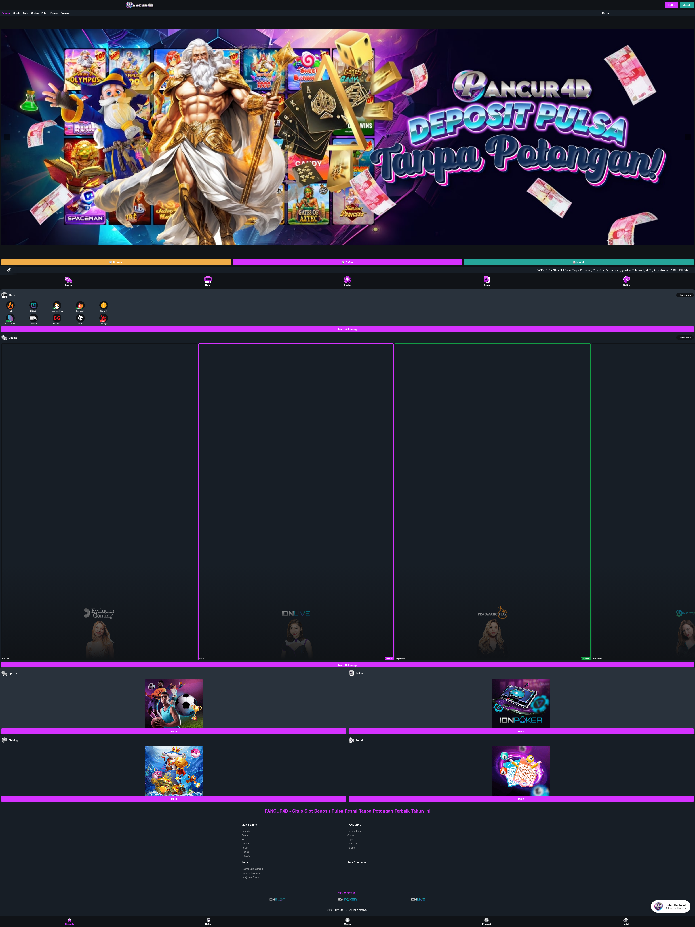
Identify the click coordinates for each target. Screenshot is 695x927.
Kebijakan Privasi (250, 877)
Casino (35, 13)
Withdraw (352, 843)
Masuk (687, 5)
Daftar (671, 5)
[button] (7, 137)
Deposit (351, 839)
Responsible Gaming (252, 868)
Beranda (6, 13)
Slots (25, 13)
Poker (44, 13)
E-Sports (246, 855)
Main (174, 731)
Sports (16, 13)
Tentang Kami (354, 830)
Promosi (65, 13)
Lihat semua (685, 295)
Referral (351, 847)
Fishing (54, 13)
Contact (351, 835)
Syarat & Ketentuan (251, 872)
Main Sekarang (347, 329)
